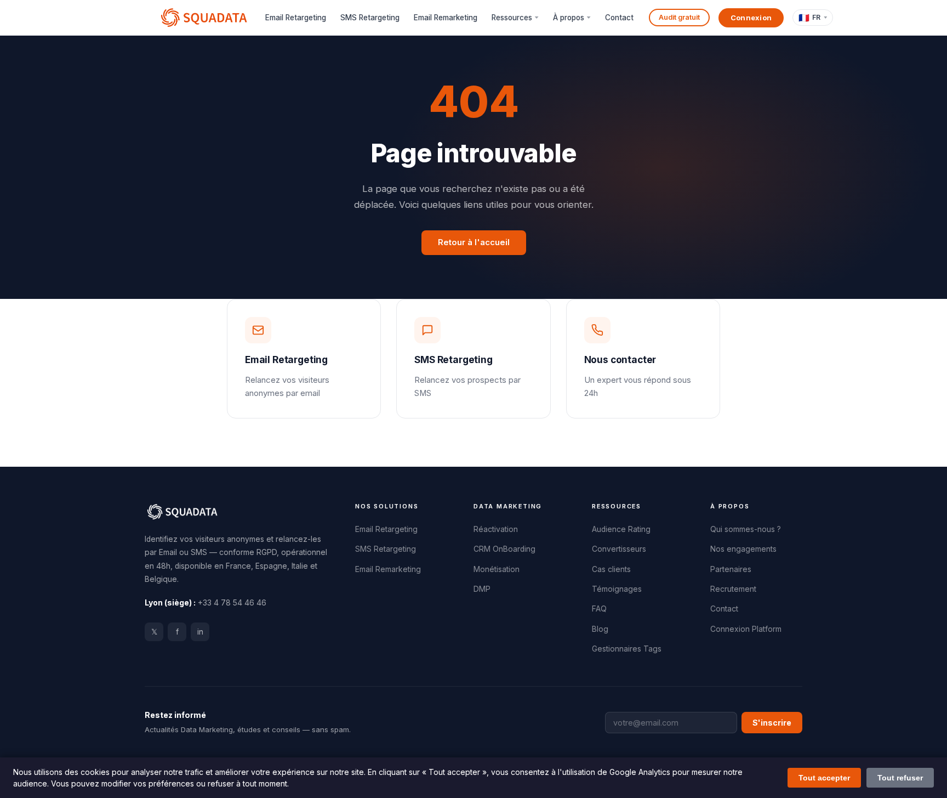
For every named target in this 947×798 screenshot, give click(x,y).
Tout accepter (824, 777)
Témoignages (617, 589)
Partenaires (730, 569)
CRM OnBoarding (504, 549)
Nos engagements (743, 549)
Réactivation (496, 529)
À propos (568, 17)
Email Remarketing (445, 17)
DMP (482, 589)
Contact (619, 17)
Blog (600, 629)
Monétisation (497, 569)
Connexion (751, 17)
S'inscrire (771, 722)
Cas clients (611, 569)
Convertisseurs (619, 549)
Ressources (512, 17)
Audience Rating (621, 529)
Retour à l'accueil (474, 242)
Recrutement (733, 589)
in (200, 631)
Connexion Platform (745, 629)
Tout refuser (900, 777)
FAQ (599, 608)
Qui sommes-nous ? (745, 529)
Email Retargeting (295, 17)
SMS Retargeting (370, 17)
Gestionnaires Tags (626, 648)
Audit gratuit (679, 17)
